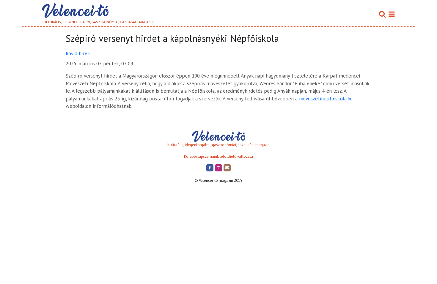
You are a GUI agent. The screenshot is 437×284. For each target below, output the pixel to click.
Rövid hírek (78, 53)
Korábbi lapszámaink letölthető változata (218, 156)
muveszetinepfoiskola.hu (326, 98)
